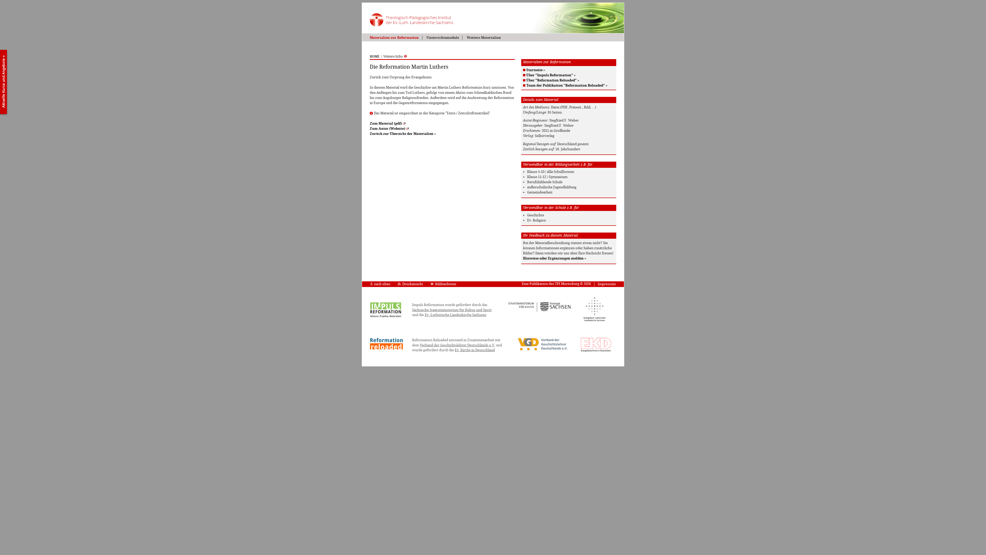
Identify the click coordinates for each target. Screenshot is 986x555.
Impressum (607, 284)
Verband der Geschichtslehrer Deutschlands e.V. (457, 345)
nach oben (382, 284)
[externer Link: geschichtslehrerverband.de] (542, 349)
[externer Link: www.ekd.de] (596, 351)
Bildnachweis (445, 284)
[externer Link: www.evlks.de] (594, 320)
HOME (375, 56)
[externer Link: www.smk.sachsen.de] (539, 310)
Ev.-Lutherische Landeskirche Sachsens (455, 315)
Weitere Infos (393, 56)
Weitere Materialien (484, 38)
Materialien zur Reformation (394, 38)
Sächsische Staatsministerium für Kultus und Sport (452, 310)
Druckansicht (412, 284)
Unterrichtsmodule (442, 38)
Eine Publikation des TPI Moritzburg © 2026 (556, 284)
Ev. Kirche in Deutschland (475, 350)
